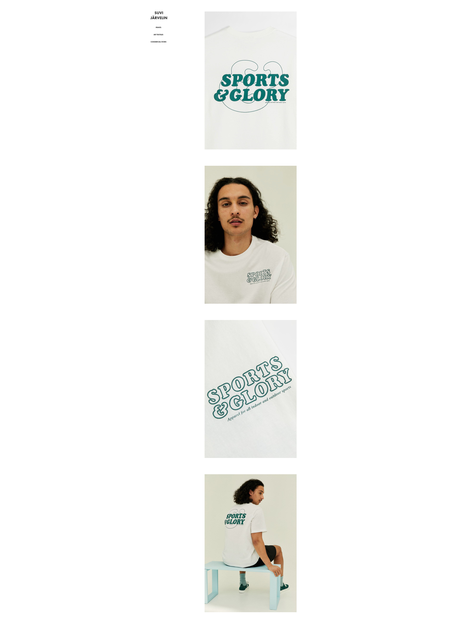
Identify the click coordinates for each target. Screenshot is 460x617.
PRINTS (158, 27)
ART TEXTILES (158, 35)
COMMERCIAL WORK (158, 42)
